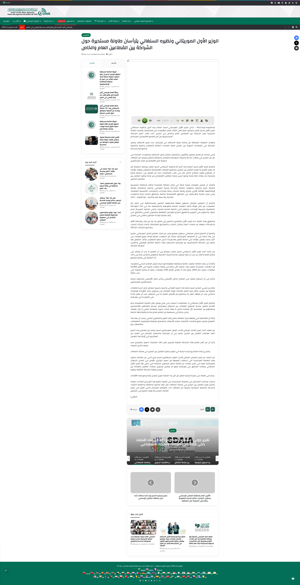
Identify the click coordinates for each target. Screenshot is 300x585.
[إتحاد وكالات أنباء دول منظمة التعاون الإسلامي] (26, 11)
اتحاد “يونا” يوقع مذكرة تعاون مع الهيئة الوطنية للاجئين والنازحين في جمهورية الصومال (110, 216)
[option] (149, 11)
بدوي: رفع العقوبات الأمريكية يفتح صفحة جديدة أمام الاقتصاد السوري (173, 442)
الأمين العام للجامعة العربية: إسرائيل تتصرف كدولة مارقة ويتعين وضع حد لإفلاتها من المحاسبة (109, 141)
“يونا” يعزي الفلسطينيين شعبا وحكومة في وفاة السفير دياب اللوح (110, 186)
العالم (172, 430)
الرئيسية (6, 21)
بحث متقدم (126, 21)
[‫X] (147, 409)
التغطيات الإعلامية (84, 21)
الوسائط (100, 21)
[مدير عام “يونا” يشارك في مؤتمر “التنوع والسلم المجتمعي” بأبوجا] (91, 174)
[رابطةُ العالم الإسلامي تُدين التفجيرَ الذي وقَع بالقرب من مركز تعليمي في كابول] (91, 95)
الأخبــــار (16, 21)
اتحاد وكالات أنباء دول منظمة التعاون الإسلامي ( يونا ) (135, 566)
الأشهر (113, 63)
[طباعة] (158, 409)
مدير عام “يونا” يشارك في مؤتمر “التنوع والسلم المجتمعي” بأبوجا (109, 171)
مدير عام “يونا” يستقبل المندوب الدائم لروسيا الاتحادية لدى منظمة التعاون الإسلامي (110, 200)
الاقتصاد (86, 35)
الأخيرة (92, 63)
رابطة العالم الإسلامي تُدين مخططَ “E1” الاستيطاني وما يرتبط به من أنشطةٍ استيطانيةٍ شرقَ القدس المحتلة (110, 109)
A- (213, 409)
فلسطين (65, 21)
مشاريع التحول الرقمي (142, 21)
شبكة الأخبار (113, 21)
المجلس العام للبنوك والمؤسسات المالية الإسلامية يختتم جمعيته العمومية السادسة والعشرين (143, 539)
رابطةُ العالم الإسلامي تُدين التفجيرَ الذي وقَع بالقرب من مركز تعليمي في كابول (109, 95)
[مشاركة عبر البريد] (152, 409)
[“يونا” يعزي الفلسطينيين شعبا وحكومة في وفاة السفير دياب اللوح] (91, 188)
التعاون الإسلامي (32, 21)
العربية (8, 3)
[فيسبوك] (141, 409)
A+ (208, 409)
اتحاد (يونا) (48, 21)
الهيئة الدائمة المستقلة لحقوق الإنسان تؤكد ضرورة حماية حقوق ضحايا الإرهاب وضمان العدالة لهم (109, 125)
